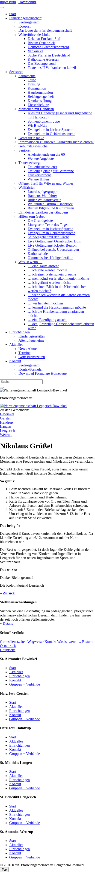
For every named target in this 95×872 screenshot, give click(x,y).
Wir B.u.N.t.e (37, 125)
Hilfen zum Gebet (31, 216)
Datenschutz (27, 2)
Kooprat (24, 26)
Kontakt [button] (50, 642)
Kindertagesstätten (31, 336)
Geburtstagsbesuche (33, 146)
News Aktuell (28, 349)
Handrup (6, 422)
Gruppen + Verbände (24, 684)
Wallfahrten (26, 187)
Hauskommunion (40, 92)
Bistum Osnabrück (41, 43)
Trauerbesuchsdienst (42, 167)
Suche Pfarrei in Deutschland (49, 55)
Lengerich (7, 431)
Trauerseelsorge (29, 163)
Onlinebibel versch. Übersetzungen (53, 249)
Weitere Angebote (41, 158)
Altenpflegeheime (31, 340)
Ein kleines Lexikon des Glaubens (43, 212)
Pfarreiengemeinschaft (25, 18)
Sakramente (27, 76)
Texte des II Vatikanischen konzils (52, 68)
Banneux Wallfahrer (42, 196)
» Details (6, 623)
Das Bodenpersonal (42, 63)
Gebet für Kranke (31, 138)
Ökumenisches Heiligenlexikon (50, 258)
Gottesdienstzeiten (31, 357)
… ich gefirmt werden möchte (49, 282)
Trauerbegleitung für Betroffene (51, 171)
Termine (24, 353)
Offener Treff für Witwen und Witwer (45, 183)
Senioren (24, 150)
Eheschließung (38, 105)
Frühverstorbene (39, 175)
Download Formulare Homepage (42, 373)
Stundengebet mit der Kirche (48, 237)
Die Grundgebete (40, 220)
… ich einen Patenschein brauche (52, 274)
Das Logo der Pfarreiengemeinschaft (45, 30)
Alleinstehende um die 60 (46, 154)
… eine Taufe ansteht (43, 266)
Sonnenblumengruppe (44, 121)
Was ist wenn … (30, 262)
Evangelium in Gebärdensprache (51, 134)
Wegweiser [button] (35, 642)
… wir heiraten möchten (45, 303)
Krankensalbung (40, 101)
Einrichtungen (19, 332)
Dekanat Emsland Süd (44, 39)
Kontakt (15, 361)
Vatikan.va (35, 51)
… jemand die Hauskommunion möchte (57, 307)
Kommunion (37, 88)
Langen (5, 426)
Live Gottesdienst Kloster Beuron (52, 245)
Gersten (5, 418)
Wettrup (6, 435)
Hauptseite (7, 650)
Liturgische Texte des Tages (48, 225)
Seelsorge (16, 72)
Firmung (34, 84)
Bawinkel (7, 414)
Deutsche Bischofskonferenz (48, 47)
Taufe (32, 80)
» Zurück (7, 593)
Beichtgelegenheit (41, 96)
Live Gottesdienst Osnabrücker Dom (54, 241)
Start (12, 14)
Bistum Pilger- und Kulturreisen (51, 208)
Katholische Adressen (43, 59)
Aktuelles (16, 344)
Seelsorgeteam (28, 22)
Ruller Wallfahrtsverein (44, 200)
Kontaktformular (30, 369)
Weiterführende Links (34, 35)
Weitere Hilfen (38, 179)
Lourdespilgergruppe (43, 192)
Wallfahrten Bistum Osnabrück (50, 204)
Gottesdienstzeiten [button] (13, 642)
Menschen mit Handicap (36, 109)
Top (4, 869)
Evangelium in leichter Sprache (50, 130)
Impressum (8, 2)
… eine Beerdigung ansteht (47, 320)
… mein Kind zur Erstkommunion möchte (58, 278)
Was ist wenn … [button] (69, 642)
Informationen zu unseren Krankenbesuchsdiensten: (56, 142)
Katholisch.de (38, 254)
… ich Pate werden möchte (47, 270)
